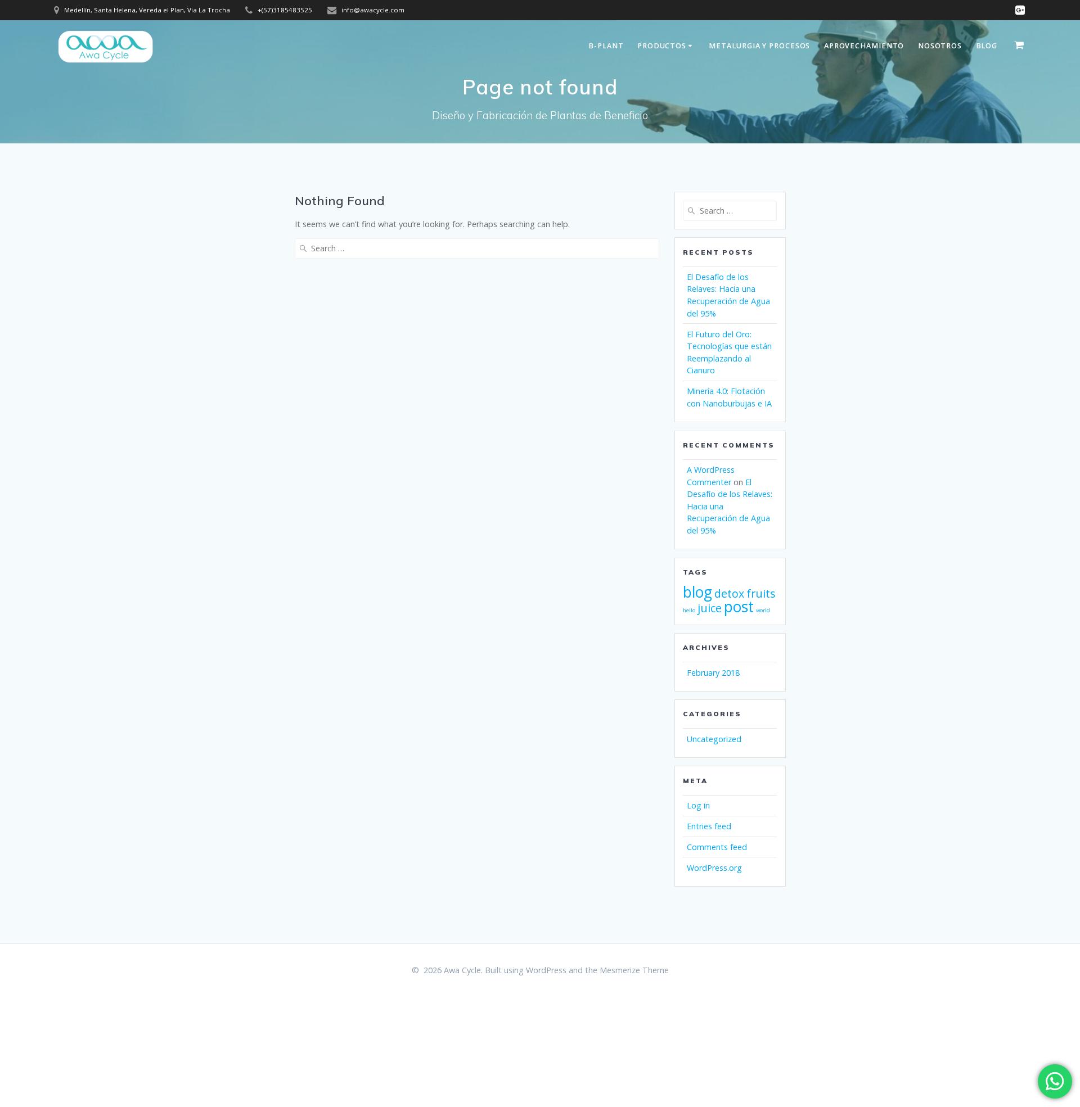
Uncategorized (714, 739)
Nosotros (940, 46)
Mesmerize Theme (634, 970)
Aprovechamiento (864, 46)
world (763, 610)
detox (729, 593)
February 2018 (713, 672)
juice (710, 608)
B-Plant (605, 46)
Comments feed (717, 847)
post (739, 607)
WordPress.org (714, 867)
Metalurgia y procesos (759, 46)
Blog (987, 46)
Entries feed (709, 826)
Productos (661, 46)
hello (689, 610)
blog (697, 592)
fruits (761, 593)
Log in (698, 805)
